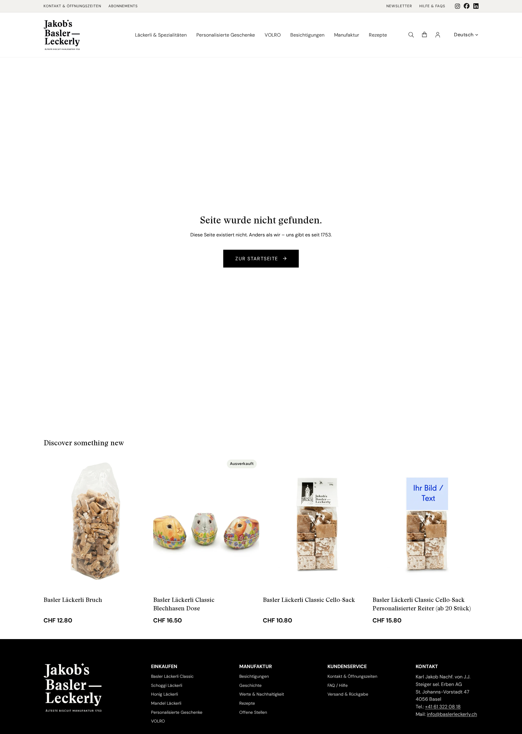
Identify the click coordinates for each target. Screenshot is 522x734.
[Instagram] (457, 6)
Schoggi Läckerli (166, 685)
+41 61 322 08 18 (443, 706)
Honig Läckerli (164, 694)
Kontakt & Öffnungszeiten (72, 6)
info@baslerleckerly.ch (452, 714)
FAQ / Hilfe (337, 685)
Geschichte (250, 685)
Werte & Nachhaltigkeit (261, 694)
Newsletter (399, 6)
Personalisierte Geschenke (176, 712)
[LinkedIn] (475, 6)
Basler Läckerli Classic (172, 676)
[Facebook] (467, 6)
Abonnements (123, 6)
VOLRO (158, 721)
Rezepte (247, 703)
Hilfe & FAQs (432, 6)
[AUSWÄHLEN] (140, 580)
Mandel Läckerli (166, 703)
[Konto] (437, 34)
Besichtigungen (254, 676)
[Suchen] (411, 34)
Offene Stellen (253, 712)
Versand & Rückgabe (347, 694)
